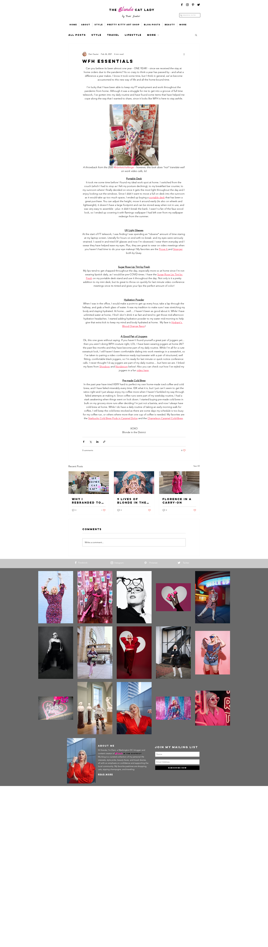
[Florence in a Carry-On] (179, 482)
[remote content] (134, 219)
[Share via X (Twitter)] (90, 441)
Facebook (82, 562)
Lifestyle (133, 35)
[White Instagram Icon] (112, 562)
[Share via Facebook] (83, 441)
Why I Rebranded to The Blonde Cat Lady (88, 500)
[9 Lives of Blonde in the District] (134, 482)
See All (196, 466)
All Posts (77, 35)
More (151, 35)
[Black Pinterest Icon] (193, 4)
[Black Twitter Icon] (198, 4)
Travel (113, 35)
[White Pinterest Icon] (145, 563)
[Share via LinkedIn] (97, 441)
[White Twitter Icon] (179, 562)
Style (96, 35)
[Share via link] (104, 441)
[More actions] (184, 54)
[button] (196, 35)
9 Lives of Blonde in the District (132, 500)
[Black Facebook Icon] (182, 4)
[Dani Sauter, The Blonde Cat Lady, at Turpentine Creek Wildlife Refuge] (89, 482)
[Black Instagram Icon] (187, 4)
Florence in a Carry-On (177, 500)
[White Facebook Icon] (75, 562)
